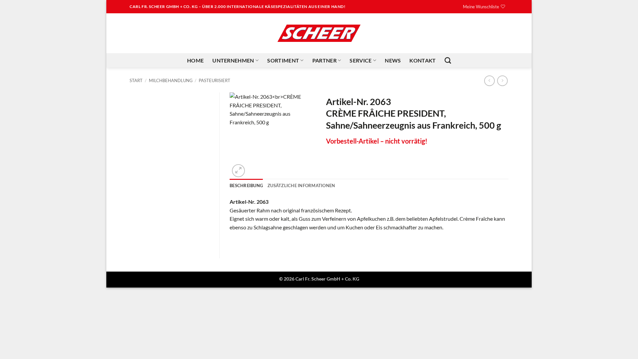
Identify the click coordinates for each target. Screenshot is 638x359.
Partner (324, 60)
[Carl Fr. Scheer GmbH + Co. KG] (319, 33)
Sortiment (283, 60)
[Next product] (489, 80)
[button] (238, 170)
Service (361, 60)
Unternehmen (233, 60)
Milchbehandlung (171, 80)
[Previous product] (502, 80)
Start (136, 80)
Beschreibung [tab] (246, 185)
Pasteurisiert (214, 80)
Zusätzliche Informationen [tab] (301, 185)
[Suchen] (448, 60)
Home (195, 60)
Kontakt (422, 60)
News (393, 60)
